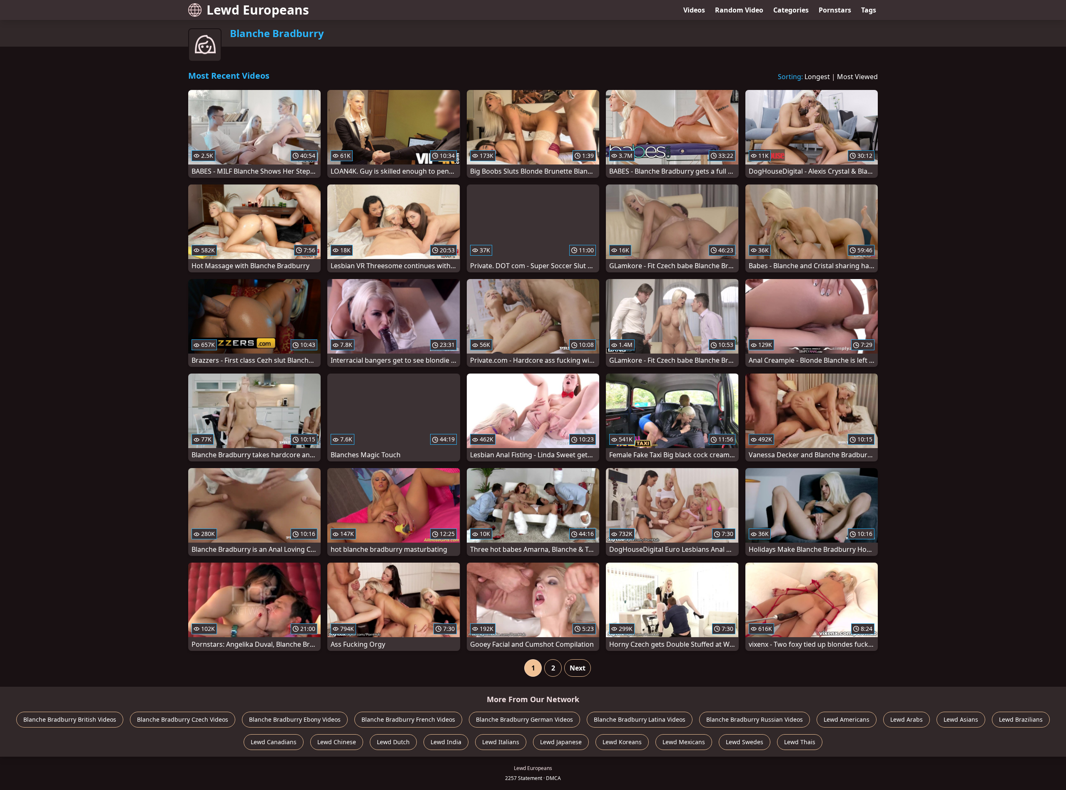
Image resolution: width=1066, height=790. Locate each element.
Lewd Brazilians (1021, 719)
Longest (817, 76)
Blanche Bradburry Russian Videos (754, 719)
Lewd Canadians (273, 742)
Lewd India (446, 742)
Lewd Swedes (744, 742)
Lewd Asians (961, 719)
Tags (868, 10)
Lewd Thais (799, 742)
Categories (791, 10)
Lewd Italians (500, 742)
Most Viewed (857, 76)
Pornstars (835, 10)
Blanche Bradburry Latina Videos (639, 719)
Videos (694, 10)
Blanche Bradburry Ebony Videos (295, 719)
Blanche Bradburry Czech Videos (182, 719)
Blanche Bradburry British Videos (69, 719)
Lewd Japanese (561, 742)
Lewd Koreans (622, 742)
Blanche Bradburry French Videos (408, 719)
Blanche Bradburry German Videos (524, 719)
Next (577, 668)
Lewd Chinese (336, 742)
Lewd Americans (846, 719)
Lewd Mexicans (684, 742)
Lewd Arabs (906, 719)
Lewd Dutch (393, 742)
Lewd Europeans (258, 9)
